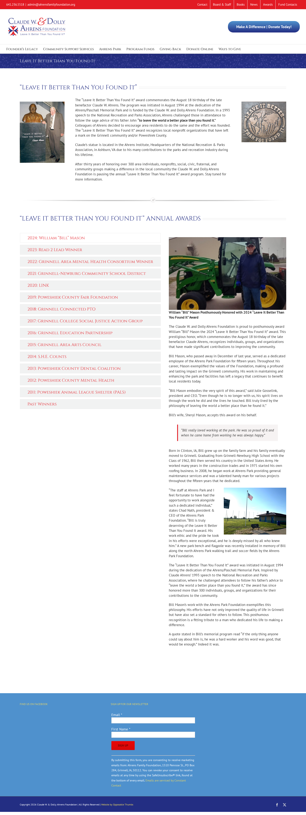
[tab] (90, 238)
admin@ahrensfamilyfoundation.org (51, 4)
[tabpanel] (227, 442)
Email (116, 715)
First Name (120, 729)
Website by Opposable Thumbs (117, 804)
